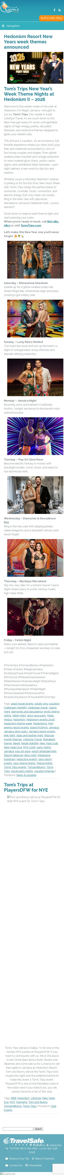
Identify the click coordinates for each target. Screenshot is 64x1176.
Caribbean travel (38, 707)
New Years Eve (13, 747)
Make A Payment (44, 1158)
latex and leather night (29, 735)
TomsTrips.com (31, 225)
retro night (30, 755)
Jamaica (54, 727)
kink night (9, 735)
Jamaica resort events (42, 731)
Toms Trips (29, 1106)
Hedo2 (8, 719)
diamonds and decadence (27, 711)
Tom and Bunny (37, 1102)
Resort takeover (13, 755)
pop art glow (23, 751)
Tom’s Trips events (15, 767)
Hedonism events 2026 (40, 719)
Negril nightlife (30, 743)
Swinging (21, 1102)
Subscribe (56, 1145)
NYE (12, 1102)
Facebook (39, 1145)
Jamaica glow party (16, 731)
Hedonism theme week (18, 723)
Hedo (50, 715)
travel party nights (22, 771)
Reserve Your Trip (19, 1158)
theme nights (45, 763)
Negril (16, 743)
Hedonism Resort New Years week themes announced (28, 42)
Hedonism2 (40, 723)
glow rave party (36, 715)
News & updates (26, 775)
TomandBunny (36, 767)
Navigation (13, 25)
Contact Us (15, 1165)
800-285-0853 (52, 18)
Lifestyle (36, 1098)
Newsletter (35, 1165)
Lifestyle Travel (32, 739)
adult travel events (22, 703)
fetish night (19, 715)
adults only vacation (47, 703)
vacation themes (44, 771)
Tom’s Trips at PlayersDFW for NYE (26, 787)
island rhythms (39, 727)
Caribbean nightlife (15, 707)
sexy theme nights (24, 763)
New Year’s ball (49, 743)
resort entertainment (44, 751)
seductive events (27, 759)
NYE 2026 (29, 747)
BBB (13, 1098)
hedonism (19, 719)
